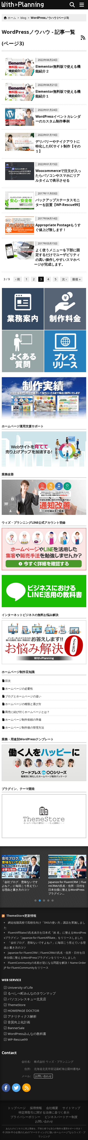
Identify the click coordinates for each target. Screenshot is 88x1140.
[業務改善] (44, 497)
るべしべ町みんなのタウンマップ (32, 993)
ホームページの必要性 (19, 688)
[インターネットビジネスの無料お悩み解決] (44, 642)
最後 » (76, 279)
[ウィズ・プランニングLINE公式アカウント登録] (44, 549)
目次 (8, 681)
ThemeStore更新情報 (21, 916)
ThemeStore (16, 1005)
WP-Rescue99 (18, 1039)
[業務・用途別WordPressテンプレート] (44, 762)
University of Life (20, 987)
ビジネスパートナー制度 (61, 1117)
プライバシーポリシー (25, 1117)
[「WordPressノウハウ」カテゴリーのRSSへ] (82, 37)
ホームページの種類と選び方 (23, 704)
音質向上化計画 (19, 1022)
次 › (64, 279)
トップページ (17, 1108)
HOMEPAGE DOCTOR (23, 1010)
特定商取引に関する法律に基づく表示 (44, 1112)
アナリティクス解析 (22, 1016)
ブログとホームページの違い (23, 696)
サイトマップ (71, 1108)
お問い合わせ (43, 1076)
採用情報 (36, 1108)
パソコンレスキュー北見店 (27, 999)
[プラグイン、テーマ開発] (44, 816)
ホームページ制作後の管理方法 (24, 727)
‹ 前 (17, 279)
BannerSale (16, 1028)
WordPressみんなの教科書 (27, 1033)
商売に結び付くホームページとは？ (27, 712)
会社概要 (52, 1108)
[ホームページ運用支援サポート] (44, 449)
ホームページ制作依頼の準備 (23, 719)
